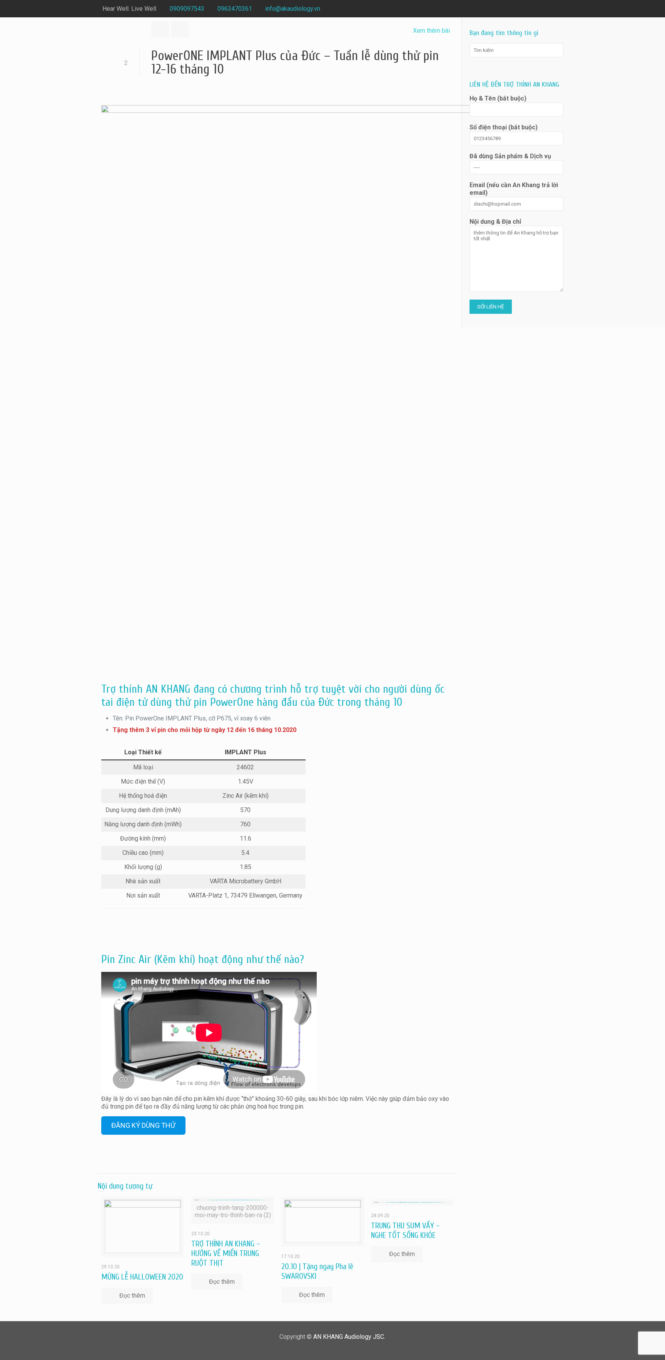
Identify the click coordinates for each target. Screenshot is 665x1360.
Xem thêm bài (431, 30)
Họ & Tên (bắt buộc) (498, 98)
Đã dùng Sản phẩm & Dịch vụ (510, 156)
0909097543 (187, 8)
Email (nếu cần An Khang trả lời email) (514, 188)
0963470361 (234, 8)
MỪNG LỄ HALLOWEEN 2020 (142, 1276)
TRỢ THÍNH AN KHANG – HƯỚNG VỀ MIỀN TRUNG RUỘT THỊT (225, 1253)
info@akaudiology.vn (292, 8)
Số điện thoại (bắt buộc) (504, 127)
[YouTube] (559, 8)
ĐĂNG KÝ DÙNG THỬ (143, 1125)
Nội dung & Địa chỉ (495, 221)
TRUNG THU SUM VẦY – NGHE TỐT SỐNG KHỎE (405, 1230)
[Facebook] (548, 8)
